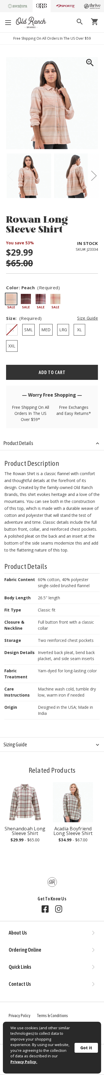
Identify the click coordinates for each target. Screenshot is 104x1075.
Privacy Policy (19, 1015)
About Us (18, 933)
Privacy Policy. (23, 1061)
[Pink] (55, 299)
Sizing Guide (15, 744)
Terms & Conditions (52, 1015)
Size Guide (87, 318)
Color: (33, 287)
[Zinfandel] (25, 299)
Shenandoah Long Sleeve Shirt (25, 831)
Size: (52, 318)
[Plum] (40, 299)
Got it (86, 1047)
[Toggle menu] (8, 22)
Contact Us (20, 984)
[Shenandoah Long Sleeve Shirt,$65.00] (25, 802)
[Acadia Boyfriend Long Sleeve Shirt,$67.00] (73, 802)
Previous (10, 175)
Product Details (18, 443)
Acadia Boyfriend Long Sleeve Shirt (72, 831)
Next (93, 175)
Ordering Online (25, 950)
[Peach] (11, 299)
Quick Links (20, 967)
